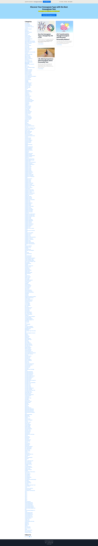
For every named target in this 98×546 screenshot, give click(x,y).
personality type (27, 384)
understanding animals (29, 502)
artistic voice (27, 46)
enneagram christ (28, 165)
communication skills (28, 99)
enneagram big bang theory (29, 158)
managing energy (28, 328)
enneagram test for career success (29, 229)
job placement (27, 310)
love (25, 323)
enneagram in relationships (29, 190)
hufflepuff (26, 283)
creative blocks (27, 110)
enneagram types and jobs (29, 242)
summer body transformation (30, 471)
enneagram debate (28, 168)
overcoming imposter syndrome (30, 352)
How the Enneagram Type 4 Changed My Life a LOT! (45, 35)
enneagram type (27, 240)
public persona (27, 400)
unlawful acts (27, 520)
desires (26, 122)
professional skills (28, 395)
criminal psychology (28, 117)
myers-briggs (27, 341)
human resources (28, 286)
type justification (28, 501)
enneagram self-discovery (29, 223)
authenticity (27, 50)
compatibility (27, 103)
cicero (26, 89)
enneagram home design (29, 183)
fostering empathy (28, 256)
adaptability (27, 31)
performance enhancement (29, 363)
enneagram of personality (29, 206)
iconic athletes (27, 287)
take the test (27, 472)
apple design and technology (30, 41)
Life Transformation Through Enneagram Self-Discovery (63, 35)
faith (26, 254)
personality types (28, 385)
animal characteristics (28, 38)
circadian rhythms (28, 90)
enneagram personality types (30, 216)
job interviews (27, 309)
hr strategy (27, 282)
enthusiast (26, 248)
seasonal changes (28, 427)
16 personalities (27, 24)
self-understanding (28, 448)
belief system (27, 59)
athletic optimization (28, 48)
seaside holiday (27, 426)
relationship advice (28, 407)
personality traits (28, 383)
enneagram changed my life (29, 164)
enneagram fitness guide (29, 174)
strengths (26, 465)
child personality (27, 87)
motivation (26, 340)
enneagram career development (30, 162)
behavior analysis (28, 57)
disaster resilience (28, 124)
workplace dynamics (28, 532)
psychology (27, 399)
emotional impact (28, 139)
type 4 (26, 494)
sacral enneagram (28, 424)
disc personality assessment (29, 125)
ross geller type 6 (28, 422)
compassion (27, 102)
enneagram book (28, 161)
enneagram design (28, 169)
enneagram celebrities (28, 163)
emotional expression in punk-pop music (30, 136)
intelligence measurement (29, 297)
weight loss (27, 524)
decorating (27, 121)
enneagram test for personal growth (30, 231)
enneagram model (28, 205)
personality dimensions (29, 374)
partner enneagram (28, 359)
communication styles (28, 101)
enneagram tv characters (29, 239)
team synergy (27, 478)
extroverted (27, 252)
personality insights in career (30, 375)
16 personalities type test (29, 26)
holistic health (27, 277)
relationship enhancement (29, 410)
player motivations (28, 393)
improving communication (29, 292)
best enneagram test (28, 60)
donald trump (27, 130)
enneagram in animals (28, 184)
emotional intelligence (28, 140)
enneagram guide (28, 179)
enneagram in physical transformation (28, 188)
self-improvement (28, 439)
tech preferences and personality (30, 479)
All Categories (27, 23)
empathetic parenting (28, 144)
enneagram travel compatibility (30, 237)
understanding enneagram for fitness (30, 511)
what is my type (27, 526)
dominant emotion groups (29, 129)
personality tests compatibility (30, 382)
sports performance (28, 461)
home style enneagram (29, 280)
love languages (27, 324)
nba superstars (27, 346)
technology (27, 480)
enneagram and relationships (30, 155)
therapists (26, 483)
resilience (26, 417)
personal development (28, 364)
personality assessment (29, 371)
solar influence (27, 455)
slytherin (26, 451)
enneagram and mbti (28, 154)
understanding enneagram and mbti (30, 509)
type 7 (26, 498)
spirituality (27, 458)
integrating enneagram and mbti (30, 296)
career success (27, 78)
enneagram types (28, 241)
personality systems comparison (30, 380)
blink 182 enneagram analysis (30, 67)
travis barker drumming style (30, 490)
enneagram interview (28, 197)
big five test (27, 66)
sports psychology (28, 462)
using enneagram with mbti (29, 521)
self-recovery (27, 445)
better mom (27, 63)
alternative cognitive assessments (28, 33)
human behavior (27, 284)
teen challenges (27, 481)
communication (27, 98)
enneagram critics (28, 167)
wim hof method (28, 527)
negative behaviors (28, 347)
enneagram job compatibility (30, 199)
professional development (29, 394)
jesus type (26, 306)
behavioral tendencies (28, 58)
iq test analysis (27, 303)
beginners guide (27, 56)
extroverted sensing (28, 253)
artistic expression (28, 45)
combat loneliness (28, 96)
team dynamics (27, 476)
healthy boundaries (28, 270)
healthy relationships (28, 272)
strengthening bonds (28, 464)
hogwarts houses (28, 276)
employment (27, 151)
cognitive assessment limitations (28, 92)
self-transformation (28, 447)
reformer (26, 405)
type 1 (26, 491)
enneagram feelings (28, 173)
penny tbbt (27, 361)
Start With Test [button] (47, 1)
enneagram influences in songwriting (29, 195)
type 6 (26, 497)
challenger (26, 80)
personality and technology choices (29, 370)
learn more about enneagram (30, 316)
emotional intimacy (28, 141)
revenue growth (27, 418)
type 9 (26, 500)
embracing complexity (28, 134)
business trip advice (28, 74)
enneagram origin (28, 207)
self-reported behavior (29, 446)
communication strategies (29, 100)
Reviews (65, 1)
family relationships (28, 255)
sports (26, 459)
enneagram (27, 152)
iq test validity (27, 304)
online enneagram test (29, 351)
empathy (26, 145)
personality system (28, 379)
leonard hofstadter (28, 317)
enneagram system (28, 226)
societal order (27, 453)
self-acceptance (27, 432)
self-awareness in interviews (29, 434)
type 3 (26, 493)
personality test (27, 381)
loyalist (26, 325)
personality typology (28, 389)
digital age (26, 123)
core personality (27, 108)
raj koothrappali (27, 402)
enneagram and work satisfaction (28, 157)
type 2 (26, 492)
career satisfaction (28, 77)
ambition (26, 34)
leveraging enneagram (28, 318)
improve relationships (28, 291)
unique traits (27, 519)
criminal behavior (28, 115)
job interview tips (28, 308)
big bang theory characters (29, 64)
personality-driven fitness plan (30, 390)
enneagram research (28, 221)
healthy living (27, 271)
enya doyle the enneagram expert (29, 251)
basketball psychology (28, 54)
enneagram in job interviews (29, 185)
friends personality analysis (29, 260)
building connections (28, 70)
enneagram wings (28, 247)
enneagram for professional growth (29, 177)
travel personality (28, 489)
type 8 (26, 499)
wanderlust (27, 522)
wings (26, 529)
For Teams (61, 1)
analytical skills (27, 35)
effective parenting (28, 132)
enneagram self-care (28, 222)
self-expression (27, 437)
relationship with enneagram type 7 (30, 413)
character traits (27, 86)
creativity (26, 114)
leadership (27, 315)
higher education (28, 273)
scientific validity (28, 425)
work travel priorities (28, 530)
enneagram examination (29, 172)
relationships (27, 415)
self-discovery (27, 436)
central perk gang (28, 79)
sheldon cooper (27, 450)
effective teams (27, 133)
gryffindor (26, 264)
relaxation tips (27, 416)
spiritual (26, 456)
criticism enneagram (28, 118)
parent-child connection (29, 353)
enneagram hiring (28, 182)
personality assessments (29, 372)
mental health (27, 336)
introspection (27, 302)
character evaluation (28, 85)
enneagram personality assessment (29, 212)
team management (28, 477)
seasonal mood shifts (28, 428)
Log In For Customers (29, 1)
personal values (27, 367)
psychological (27, 396)
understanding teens (28, 515)
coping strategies (28, 107)
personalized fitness (28, 391)
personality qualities (28, 378)
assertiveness (27, 47)
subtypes (26, 470)
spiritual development (28, 457)
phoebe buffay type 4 (28, 392)
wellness (26, 525)
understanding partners (29, 514)
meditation (27, 335)
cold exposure (27, 93)
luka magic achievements (29, 327)
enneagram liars (27, 201)
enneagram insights (28, 196)
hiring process (27, 275)
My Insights (70, 1)
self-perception (27, 443)
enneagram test (27, 227)
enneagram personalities (29, 209)
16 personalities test (28, 25)
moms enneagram (28, 338)
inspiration (27, 295)
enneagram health (28, 180)
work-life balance (28, 531)
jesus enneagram (28, 305)
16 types (26, 27)
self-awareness (27, 433)
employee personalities (29, 150)
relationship (27, 406)
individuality (27, 293)
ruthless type (27, 423)
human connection (28, 285)
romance (26, 421)
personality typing (28, 386)
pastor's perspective (28, 360)
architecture (27, 44)
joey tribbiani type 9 (28, 313)
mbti (25, 331)
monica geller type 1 (28, 339)
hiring (26, 274)
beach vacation (27, 55)
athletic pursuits (27, 49)
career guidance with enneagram (30, 76)
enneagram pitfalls (28, 217)
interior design (27, 298)
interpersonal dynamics (29, 299)
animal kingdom (27, 39)
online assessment (28, 350)
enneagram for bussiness (29, 175)
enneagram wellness (28, 245)
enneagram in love (28, 186)
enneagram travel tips (29, 238)
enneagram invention (28, 198)
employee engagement (28, 147)
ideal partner (27, 288)
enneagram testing (28, 233)
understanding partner (29, 513)
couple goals (27, 109)
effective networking (28, 131)
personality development (29, 373)
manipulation (27, 329)
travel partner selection (29, 488)
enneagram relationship (29, 220)
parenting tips (27, 358)
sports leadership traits (29, 460)
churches (26, 88)
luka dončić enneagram (29, 326)
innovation (26, 294)
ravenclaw (26, 403)
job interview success (28, 307)
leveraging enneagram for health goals (29, 320)
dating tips (27, 120)
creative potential (28, 112)
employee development (29, 146)
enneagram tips (27, 234)
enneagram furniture (28, 178)
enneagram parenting (28, 208)
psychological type (28, 397)
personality (27, 368)
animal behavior (27, 37)
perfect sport (27, 362)
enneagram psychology (29, 219)
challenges (26, 81)
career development (28, 75)
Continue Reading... (40, 43)
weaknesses (27, 523)
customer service (28, 119)
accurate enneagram (28, 28)
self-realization (27, 444)
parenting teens (27, 357)
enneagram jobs (27, 200)
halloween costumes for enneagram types (29, 266)
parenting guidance (28, 356)
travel (26, 487)
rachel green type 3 (28, 401)
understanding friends (29, 512)
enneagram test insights (29, 232)
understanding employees (29, 505)
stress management (28, 466)
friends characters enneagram (30, 258)
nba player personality (28, 345)
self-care (26, 435)
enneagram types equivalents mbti (30, 244)
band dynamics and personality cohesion (30, 53)
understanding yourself (29, 516)
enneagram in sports (28, 191)
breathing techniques (28, 69)
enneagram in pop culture (29, 189)
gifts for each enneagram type (30, 261)
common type (27, 97)
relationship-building (28, 414)
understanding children (29, 504)
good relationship (28, 263)
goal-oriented (27, 262)
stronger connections (28, 467)
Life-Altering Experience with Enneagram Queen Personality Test (45, 60)
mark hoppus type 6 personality (30, 330)
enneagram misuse (28, 204)
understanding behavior (29, 503)
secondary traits (27, 429)
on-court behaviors (28, 349)
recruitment (27, 404)
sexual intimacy (27, 449)
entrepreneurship (28, 249)
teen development (28, 482)
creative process (27, 113)
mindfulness (27, 337)
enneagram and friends (29, 153)
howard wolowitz (28, 281)
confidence (27, 104)
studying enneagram (28, 469)
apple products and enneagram (30, 42)
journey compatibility (28, 314)
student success (27, 468)
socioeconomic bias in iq (29, 454)
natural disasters (28, 342)
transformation (27, 486)
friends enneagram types (29, 259)
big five (26, 65)
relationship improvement (29, 411)
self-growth (27, 438)
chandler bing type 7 (28, 82)
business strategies (28, 71)
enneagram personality (29, 210)
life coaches (27, 321)
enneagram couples (28, 166)
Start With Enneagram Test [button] (49, 15)
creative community (28, 111)
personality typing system (29, 388)
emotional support (28, 142)
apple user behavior (28, 43)
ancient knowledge (28, 36)
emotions (26, 143)
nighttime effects (28, 348)
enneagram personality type (29, 215)
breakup (26, 68)
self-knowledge (27, 440)
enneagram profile (28, 218)
